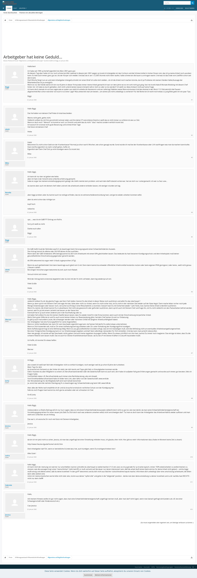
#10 (191, 457)
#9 (192, 427)
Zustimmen (88, 575)
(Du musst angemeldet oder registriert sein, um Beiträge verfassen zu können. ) (167, 523)
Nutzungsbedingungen (164, 567)
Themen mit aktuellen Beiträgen (31, 13)
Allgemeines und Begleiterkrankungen (31, 61)
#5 (192, 237)
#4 (192, 212)
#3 (192, 157)
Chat (15, 8)
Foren (9, 8)
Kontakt (147, 567)
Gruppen (22, 8)
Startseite (138, 567)
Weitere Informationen (103, 575)
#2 (192, 135)
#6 (192, 292)
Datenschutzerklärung (183, 567)
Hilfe (153, 567)
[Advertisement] (98, 38)
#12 (191, 509)
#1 (192, 100)
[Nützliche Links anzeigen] (192, 20)
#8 (192, 398)
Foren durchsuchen (10, 13)
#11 (191, 482)
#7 (192, 353)
